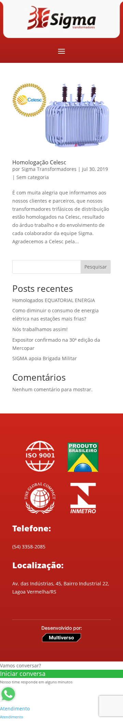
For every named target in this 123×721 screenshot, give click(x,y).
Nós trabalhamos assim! (40, 329)
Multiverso (61, 637)
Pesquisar (95, 266)
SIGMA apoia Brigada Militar (44, 358)
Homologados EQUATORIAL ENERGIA (53, 300)
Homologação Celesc (39, 162)
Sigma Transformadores (49, 169)
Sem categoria (32, 177)
